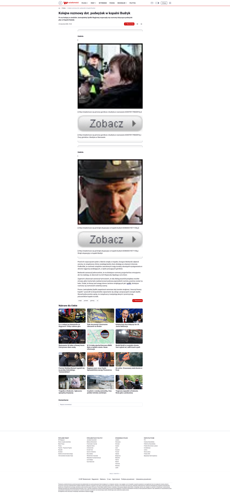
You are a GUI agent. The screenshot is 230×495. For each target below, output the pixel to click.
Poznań (117, 451)
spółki (129, 283)
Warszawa (117, 442)
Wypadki (60, 449)
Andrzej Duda (90, 448)
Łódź (116, 448)
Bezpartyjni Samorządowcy (150, 455)
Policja (60, 446)
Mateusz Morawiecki (92, 442)
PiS (145, 440)
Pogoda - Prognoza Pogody (65, 448)
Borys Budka (90, 453)
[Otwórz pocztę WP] (152, 3)
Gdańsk (117, 453)
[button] (157, 3)
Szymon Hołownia (91, 451)
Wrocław (117, 444)
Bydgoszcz (118, 455)
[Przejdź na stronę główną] (60, 4)
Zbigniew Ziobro (91, 446)
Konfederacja (147, 448)
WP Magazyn (61, 440)
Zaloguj (164, 3)
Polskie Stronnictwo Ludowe (151, 446)
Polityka (133, 3)
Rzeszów (117, 465)
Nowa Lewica (147, 451)
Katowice (117, 463)
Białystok (117, 457)
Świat (93, 3)
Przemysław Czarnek (92, 444)
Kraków (117, 446)
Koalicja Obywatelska (149, 442)
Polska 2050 (147, 453)
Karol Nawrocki (90, 461)
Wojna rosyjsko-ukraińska (64, 442)
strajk (80, 300)
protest (86, 300)
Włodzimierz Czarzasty (92, 455)
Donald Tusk (90, 449)
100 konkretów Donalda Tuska (65, 455)
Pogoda (112, 3)
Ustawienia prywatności (143, 479)
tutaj (92, 491)
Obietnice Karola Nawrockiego (65, 453)
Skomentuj (130, 24)
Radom (117, 461)
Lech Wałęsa (90, 459)
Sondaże (60, 451)
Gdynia (117, 459)
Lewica (145, 449)
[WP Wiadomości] (73, 3)
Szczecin (117, 449)
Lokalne (117, 440)
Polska (84, 3)
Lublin (116, 467)
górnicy (92, 300)
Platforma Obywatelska (149, 444)
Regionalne (121, 3)
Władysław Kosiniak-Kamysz (94, 457)
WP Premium (103, 3)
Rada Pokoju (61, 444)
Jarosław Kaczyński (91, 440)
